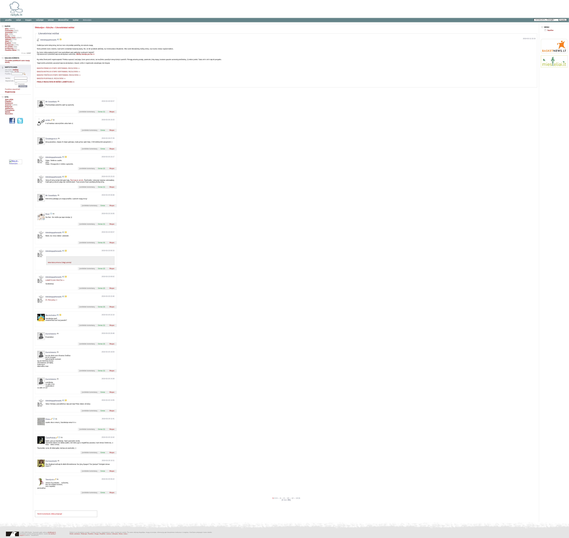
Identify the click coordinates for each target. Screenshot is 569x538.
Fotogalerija (9, 110)
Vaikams (8, 39)
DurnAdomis (50, 334)
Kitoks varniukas (75, 534)
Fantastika (9, 30)
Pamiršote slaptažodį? (12, 89)
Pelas (47, 419)
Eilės (7, 29)
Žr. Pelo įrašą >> (51, 300)
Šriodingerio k (51, 139)
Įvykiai (75, 20)
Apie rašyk (9, 99)
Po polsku (9, 46)
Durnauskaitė (51, 461)
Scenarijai (9, 32)
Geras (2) (101, 168)
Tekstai (51, 20)
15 (299, 498)
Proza (7, 36)
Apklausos (9, 108)
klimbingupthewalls (48, 40)
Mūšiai (7, 112)
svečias (15, 70)
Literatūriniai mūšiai (64, 27)
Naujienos (9, 103)
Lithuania (115, 534)
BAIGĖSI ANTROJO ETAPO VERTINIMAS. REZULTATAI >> (58, 71)
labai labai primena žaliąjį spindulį (59, 262)
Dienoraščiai (63, 20)
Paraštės (90, 534)
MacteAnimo (50, 315)
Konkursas (9, 48)
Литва (121, 534)
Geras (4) (101, 242)
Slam (7, 41)
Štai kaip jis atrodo (76, 180)
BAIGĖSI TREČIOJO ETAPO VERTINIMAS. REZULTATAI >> (59, 75)
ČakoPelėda (50, 438)
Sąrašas (550, 30)
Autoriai (8, 105)
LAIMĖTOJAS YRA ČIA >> (54, 280)
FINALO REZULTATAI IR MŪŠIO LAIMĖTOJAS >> (55, 82)
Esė (6, 34)
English (8, 43)
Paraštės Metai (10, 50)
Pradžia (8, 20)
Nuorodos (9, 114)
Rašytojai (39, 20)
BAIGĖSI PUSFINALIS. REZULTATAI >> (51, 78)
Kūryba (49, 27)
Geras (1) (101, 112)
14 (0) (16, 71)
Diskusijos (87, 20)
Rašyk (18, 20)
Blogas (112, 112)
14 (297, 498)
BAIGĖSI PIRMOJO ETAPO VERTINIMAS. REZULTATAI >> (58, 68)
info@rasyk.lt (52, 532)
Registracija (10, 92)
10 (288, 498)
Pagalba (8, 101)
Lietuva (109, 534)
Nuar (47, 214)
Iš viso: (26, 53)
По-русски (9, 45)
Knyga (97, 534)
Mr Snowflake (51, 102)
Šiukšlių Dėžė (10, 38)
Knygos (28, 20)
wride (47, 120)
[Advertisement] (91, 8)
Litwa (125, 534)
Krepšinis (102, 534)
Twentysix (49, 480)
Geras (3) (101, 307)
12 (292, 498)
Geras (102, 130)
